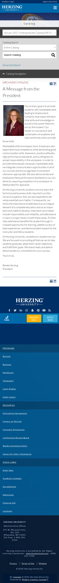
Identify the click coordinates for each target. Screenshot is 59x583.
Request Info (34, 318)
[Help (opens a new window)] (54, 83)
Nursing (6, 356)
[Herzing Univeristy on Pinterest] (38, 310)
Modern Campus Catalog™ (35, 579)
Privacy (13, 563)
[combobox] (29, 33)
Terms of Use (28, 563)
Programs (8, 348)
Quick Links (9, 462)
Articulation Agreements (15, 413)
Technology (8, 381)
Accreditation (9, 487)
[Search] (53, 55)
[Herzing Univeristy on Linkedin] (21, 310)
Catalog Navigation (16, 73)
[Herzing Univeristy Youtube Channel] (44, 310)
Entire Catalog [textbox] (11, 47)
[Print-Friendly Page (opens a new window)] (51, 83)
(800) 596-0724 (50, 2)
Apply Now (50, 318)
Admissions (8, 495)
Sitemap (43, 563)
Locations (7, 511)
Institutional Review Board (16, 438)
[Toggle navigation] (55, 6)
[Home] (11, 8)
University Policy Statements (17, 454)
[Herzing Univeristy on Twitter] (15, 310)
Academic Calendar (12, 478)
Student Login (8, 2)
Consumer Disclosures (14, 430)
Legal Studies (9, 389)
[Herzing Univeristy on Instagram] (26, 310)
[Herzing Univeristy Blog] (49, 310)
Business (7, 364)
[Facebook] (9, 310)
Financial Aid (9, 503)
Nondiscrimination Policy (15, 446)
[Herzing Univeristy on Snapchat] (32, 310)
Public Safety (9, 397)
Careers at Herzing (12, 421)
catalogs (17, 577)
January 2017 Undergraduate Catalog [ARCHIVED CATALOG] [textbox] (30, 32)
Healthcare (8, 373)
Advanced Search (11, 65)
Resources (9, 405)
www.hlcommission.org (37, 553)
